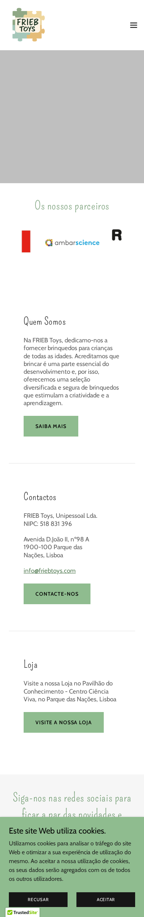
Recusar (38, 899)
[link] (28, 25)
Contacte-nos (57, 594)
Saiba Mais (50, 426)
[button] (133, 25)
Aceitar (106, 899)
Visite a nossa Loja (63, 722)
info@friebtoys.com (50, 570)
